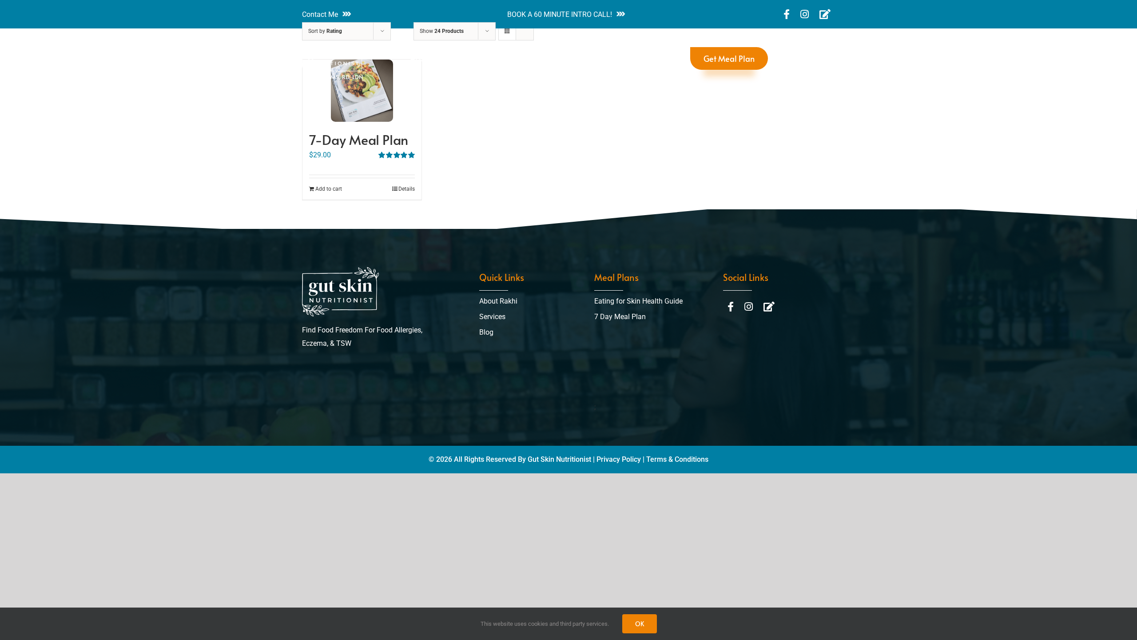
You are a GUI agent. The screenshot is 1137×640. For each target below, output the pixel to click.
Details (406, 189)
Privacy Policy (618, 459)
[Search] (782, 58)
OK (639, 624)
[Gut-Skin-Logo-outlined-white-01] (340, 270)
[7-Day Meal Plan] (361, 91)
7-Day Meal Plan (358, 139)
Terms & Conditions (677, 459)
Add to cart (328, 189)
